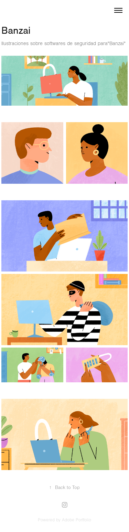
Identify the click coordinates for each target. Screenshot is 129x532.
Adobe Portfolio (76, 520)
